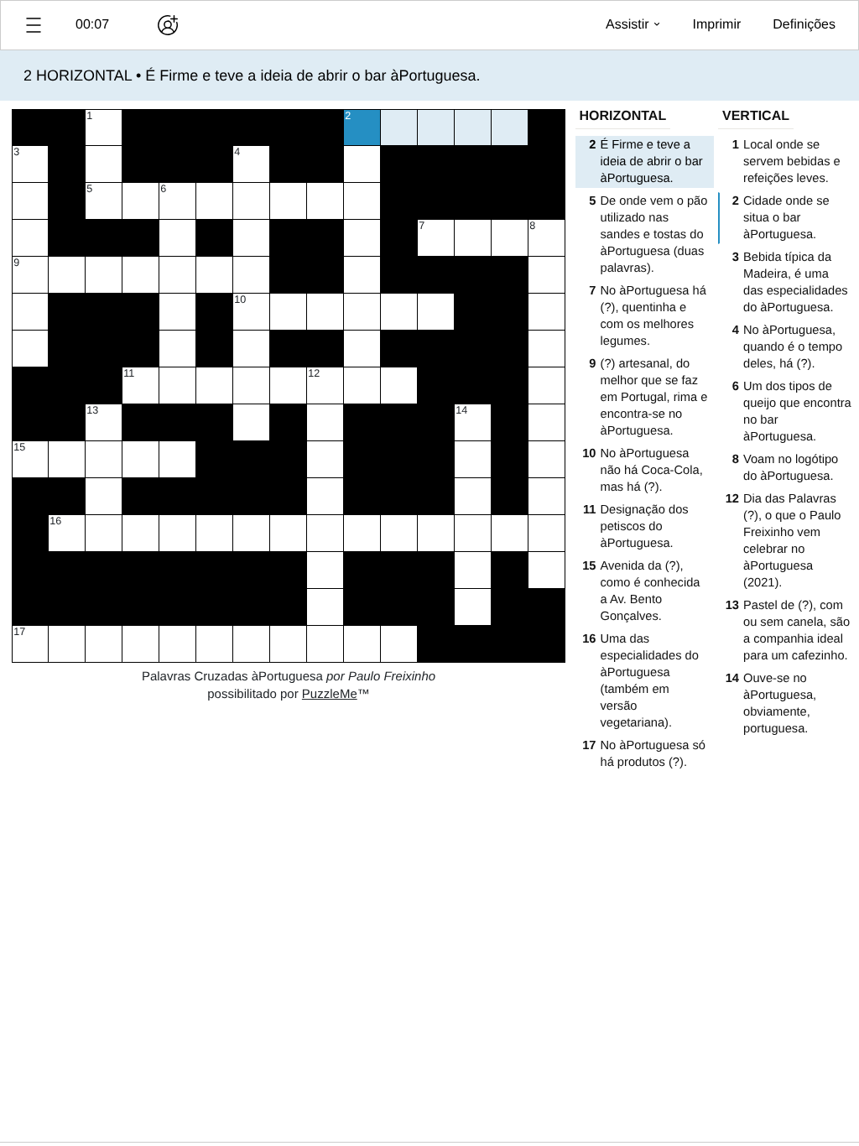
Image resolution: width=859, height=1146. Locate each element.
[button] (33, 25)
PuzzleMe (329, 694)
